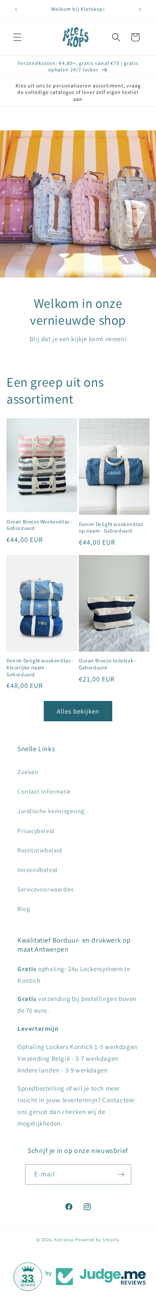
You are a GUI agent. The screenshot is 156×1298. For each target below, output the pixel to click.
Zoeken (28, 772)
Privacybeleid (36, 831)
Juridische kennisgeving (50, 811)
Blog (23, 909)
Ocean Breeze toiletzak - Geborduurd (107, 664)
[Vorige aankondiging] (16, 9)
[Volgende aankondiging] (140, 9)
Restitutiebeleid (39, 850)
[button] (17, 37)
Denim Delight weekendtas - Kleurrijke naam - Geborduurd (40, 667)
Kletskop (64, 1240)
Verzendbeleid (37, 870)
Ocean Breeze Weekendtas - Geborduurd (39, 525)
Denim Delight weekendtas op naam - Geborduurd (111, 527)
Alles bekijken (78, 711)
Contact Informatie (44, 791)
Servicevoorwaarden (45, 889)
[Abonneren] (121, 1174)
